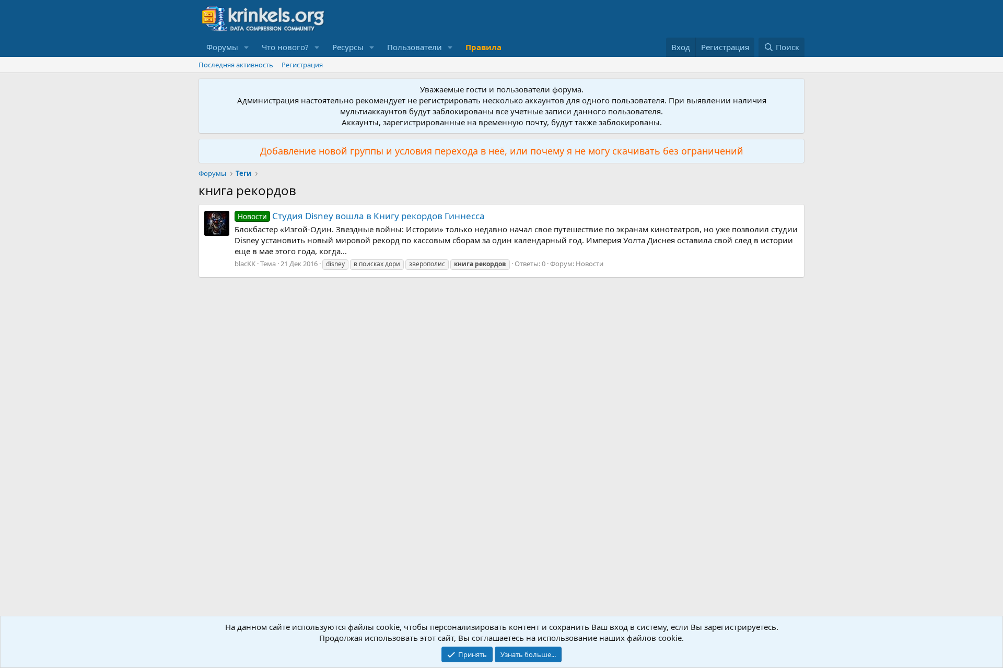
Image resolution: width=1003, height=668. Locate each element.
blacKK (245, 263)
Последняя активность (236, 64)
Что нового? (285, 47)
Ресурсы (348, 47)
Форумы (222, 47)
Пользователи (414, 47)
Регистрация (302, 64)
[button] (246, 47)
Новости (589, 263)
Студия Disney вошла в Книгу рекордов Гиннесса (361, 216)
